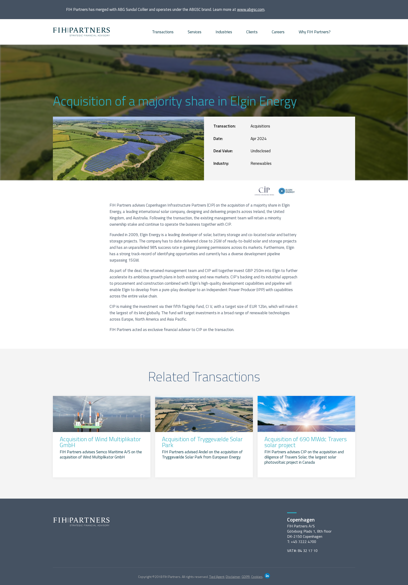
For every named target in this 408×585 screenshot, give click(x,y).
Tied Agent (216, 576)
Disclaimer (233, 576)
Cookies (257, 576)
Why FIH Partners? (315, 32)
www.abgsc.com (250, 9)
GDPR (246, 576)
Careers (278, 32)
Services (194, 32)
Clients (252, 32)
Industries (224, 32)
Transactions (163, 32)
